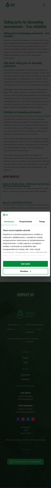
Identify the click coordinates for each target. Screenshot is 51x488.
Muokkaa (24, 271)
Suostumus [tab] (9, 221)
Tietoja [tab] (42, 221)
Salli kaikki (25, 264)
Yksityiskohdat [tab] (25, 221)
